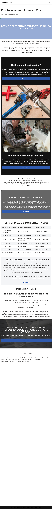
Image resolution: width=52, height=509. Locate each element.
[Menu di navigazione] (49, 2)
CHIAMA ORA (26, 211)
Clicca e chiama (26, 78)
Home (2, 14)
